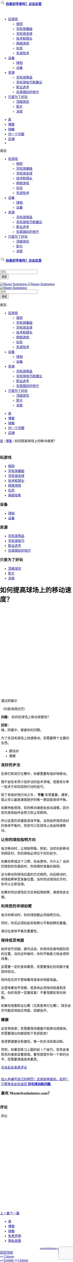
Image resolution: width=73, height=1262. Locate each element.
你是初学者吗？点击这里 (23, 4)
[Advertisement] (36, 657)
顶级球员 (22, 101)
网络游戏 (22, 43)
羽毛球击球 (24, 33)
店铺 (11, 139)
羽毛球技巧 (16, 541)
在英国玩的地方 (27, 92)
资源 (11, 72)
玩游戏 (13, 19)
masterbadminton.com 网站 (53, 1248)
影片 (19, 106)
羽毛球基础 (24, 29)
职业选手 (22, 87)
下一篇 (14, 1213)
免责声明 (14, 1236)
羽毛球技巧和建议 (29, 82)
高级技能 (14, 495)
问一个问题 (16, 134)
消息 (19, 111)
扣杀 (19, 48)
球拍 (19, 63)
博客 (11, 124)
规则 (19, 24)
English (9, 1260)
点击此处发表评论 (14, 1067)
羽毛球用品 (24, 77)
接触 (11, 129)
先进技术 (22, 53)
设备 (11, 58)
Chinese (9, 1256)
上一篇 (5, 1213)
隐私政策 (14, 1241)
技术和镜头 (24, 38)
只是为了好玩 (18, 97)
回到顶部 (6, 1252)
